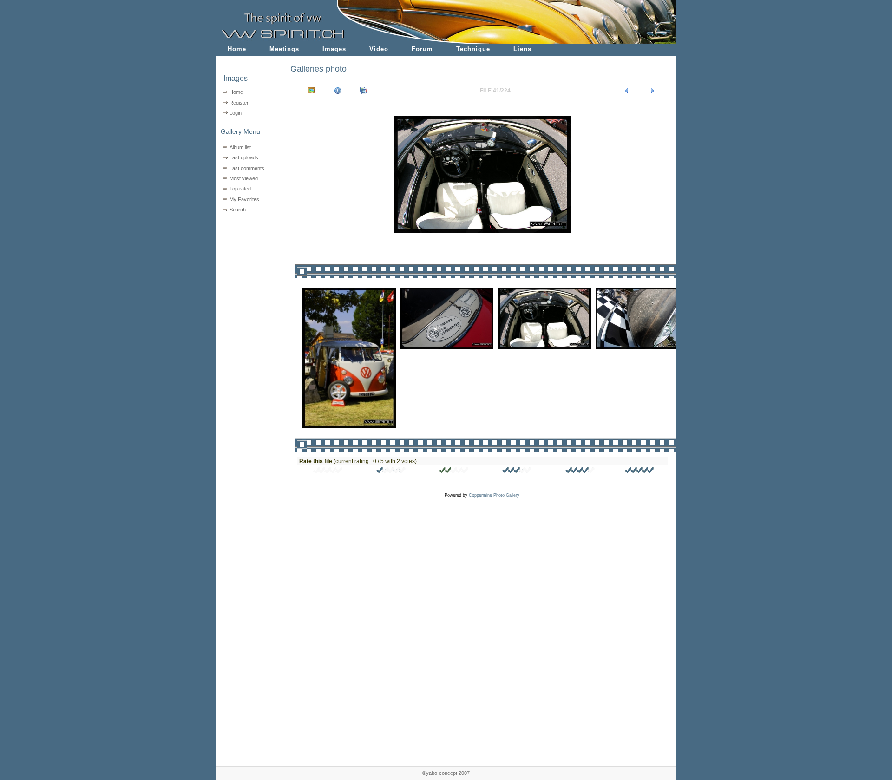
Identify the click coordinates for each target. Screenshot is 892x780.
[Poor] (391, 471)
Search (238, 209)
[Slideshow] (363, 90)
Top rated (240, 188)
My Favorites (244, 199)
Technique (473, 49)
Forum (422, 49)
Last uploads (244, 157)
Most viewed (244, 178)
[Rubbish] (328, 471)
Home (237, 49)
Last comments (247, 168)
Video (378, 49)
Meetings (284, 49)
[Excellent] (580, 471)
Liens (522, 49)
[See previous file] (626, 90)
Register (239, 102)
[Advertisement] (247, 274)
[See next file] (652, 90)
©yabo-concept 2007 (446, 773)
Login (236, 113)
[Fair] (454, 471)
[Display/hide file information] (337, 90)
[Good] (517, 471)
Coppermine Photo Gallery (494, 495)
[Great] (640, 471)
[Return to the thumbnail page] (311, 90)
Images (334, 49)
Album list (240, 147)
